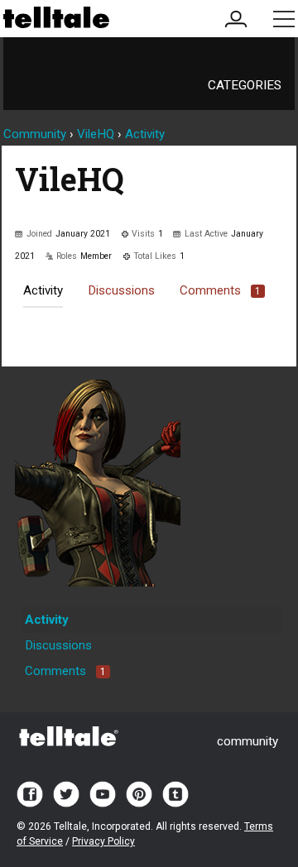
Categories (244, 85)
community (247, 741)
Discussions (121, 290)
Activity (43, 290)
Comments (220, 290)
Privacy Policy (103, 841)
